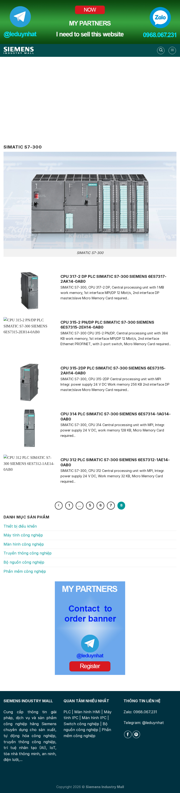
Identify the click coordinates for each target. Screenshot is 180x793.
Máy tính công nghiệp (23, 535)
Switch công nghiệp (81, 723)
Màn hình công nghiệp (24, 544)
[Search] (161, 50)
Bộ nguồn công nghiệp (24, 562)
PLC (67, 712)
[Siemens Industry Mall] (19, 50)
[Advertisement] (90, 97)
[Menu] (172, 50)
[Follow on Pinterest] (136, 734)
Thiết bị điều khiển (20, 526)
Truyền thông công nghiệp (28, 553)
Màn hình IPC (94, 717)
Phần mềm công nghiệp (25, 571)
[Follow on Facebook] (128, 734)
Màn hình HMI (87, 712)
